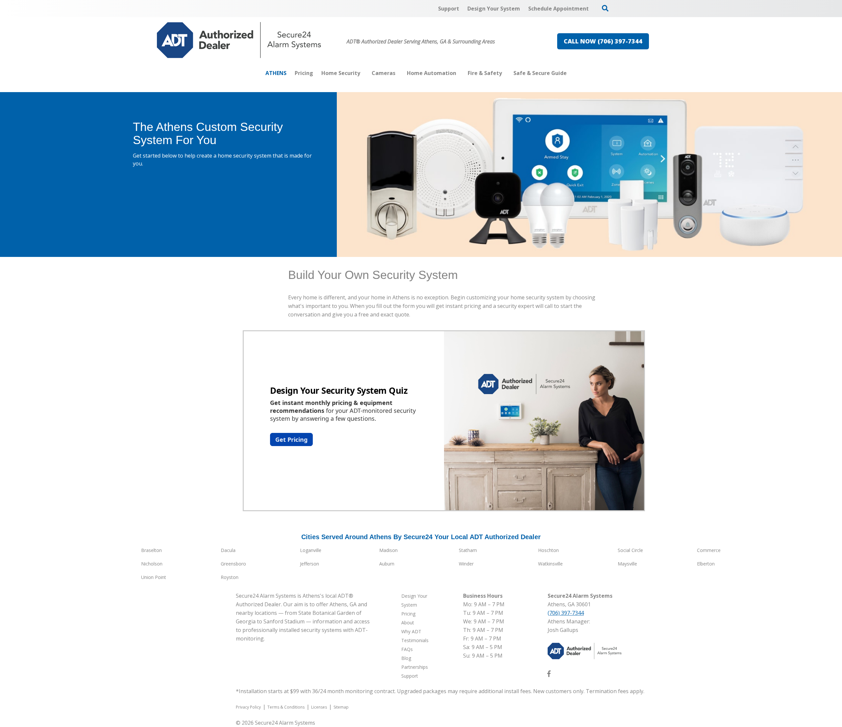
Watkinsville (550, 564)
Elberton (706, 564)
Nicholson (151, 564)
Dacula (228, 550)
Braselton (151, 550)
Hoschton (548, 550)
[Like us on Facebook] (549, 675)
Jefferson (309, 564)
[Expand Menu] (363, 73)
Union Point (153, 577)
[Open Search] (605, 8)
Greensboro (233, 564)
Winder (466, 564)
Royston (229, 577)
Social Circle (630, 550)
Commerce (709, 550)
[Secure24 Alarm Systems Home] (239, 40)
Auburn (386, 564)
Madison (388, 550)
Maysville (627, 564)
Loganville (310, 550)
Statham (468, 550)
